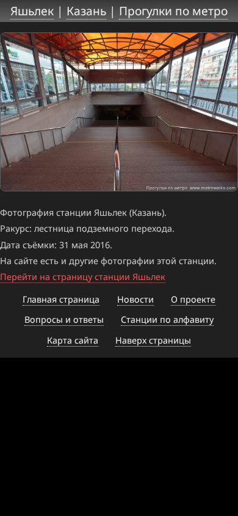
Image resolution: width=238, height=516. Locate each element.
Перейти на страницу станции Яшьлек (82, 276)
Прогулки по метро (173, 10)
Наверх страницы (153, 340)
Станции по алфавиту (167, 319)
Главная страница (61, 299)
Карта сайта (72, 340)
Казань (86, 10)
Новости (135, 299)
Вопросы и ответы (64, 319)
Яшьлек (32, 10)
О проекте (193, 299)
